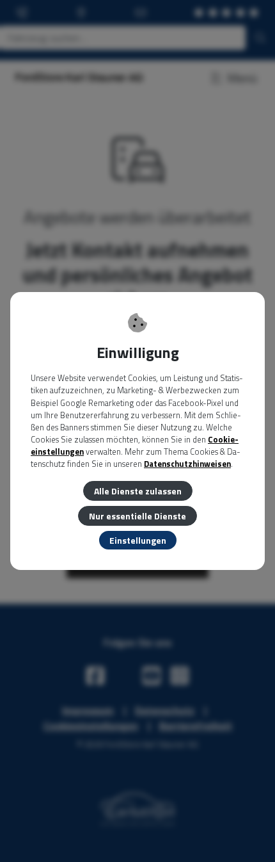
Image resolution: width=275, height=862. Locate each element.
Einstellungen (137, 540)
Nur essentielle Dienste (137, 516)
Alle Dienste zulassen (138, 491)
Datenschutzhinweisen (187, 463)
